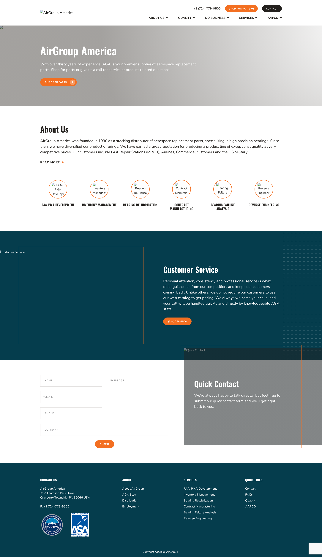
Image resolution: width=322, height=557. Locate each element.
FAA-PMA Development (200, 489)
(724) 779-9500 (177, 321)
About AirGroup (133, 489)
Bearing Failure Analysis (200, 512)
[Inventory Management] (99, 194)
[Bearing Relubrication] (140, 194)
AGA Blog (129, 495)
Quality (184, 18)
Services (246, 18)
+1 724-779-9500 (56, 506)
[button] (166, 21)
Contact (272, 8)
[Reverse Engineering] (264, 194)
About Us (156, 18)
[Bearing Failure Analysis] (223, 196)
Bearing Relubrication (198, 501)
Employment (130, 506)
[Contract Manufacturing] (181, 196)
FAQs (249, 495)
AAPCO (273, 18)
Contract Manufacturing (199, 506)
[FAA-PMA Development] (58, 194)
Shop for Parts (240, 8)
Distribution (130, 501)
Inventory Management (199, 495)
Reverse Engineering (198, 518)
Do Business (215, 18)
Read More (50, 162)
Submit (104, 444)
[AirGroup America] (59, 13)
